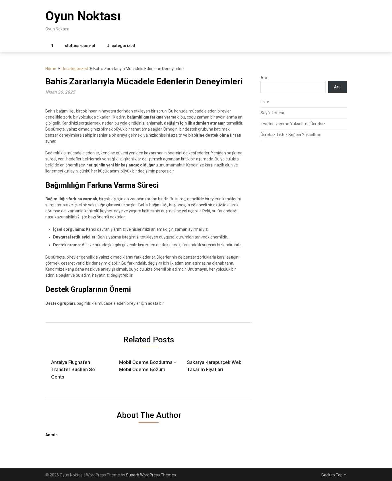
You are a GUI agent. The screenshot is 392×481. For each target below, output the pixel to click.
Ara (264, 77)
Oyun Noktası (83, 16)
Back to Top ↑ (334, 475)
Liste (265, 102)
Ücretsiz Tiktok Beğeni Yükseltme (291, 134)
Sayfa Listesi (272, 112)
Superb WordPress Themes (151, 475)
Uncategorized (120, 45)
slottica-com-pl (80, 45)
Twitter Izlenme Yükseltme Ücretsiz (293, 123)
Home (50, 68)
